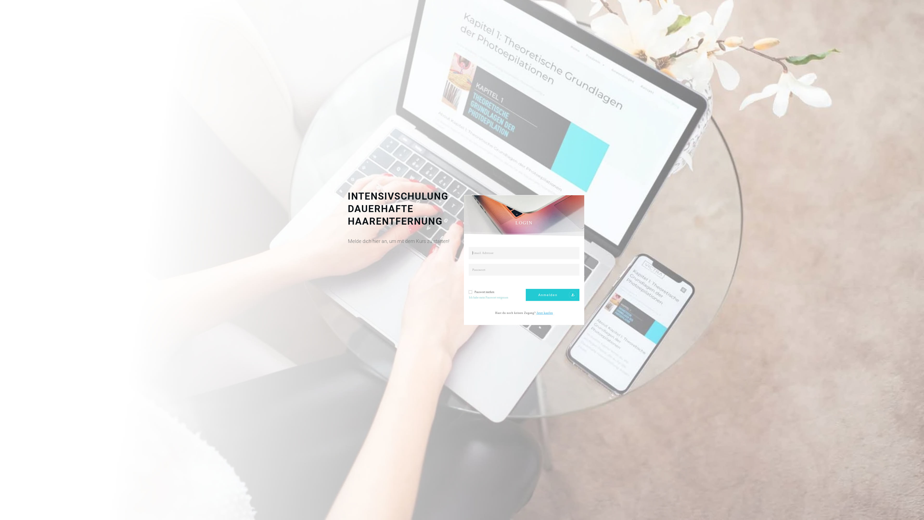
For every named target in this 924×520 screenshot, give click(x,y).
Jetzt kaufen (545, 313)
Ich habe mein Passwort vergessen (488, 297)
